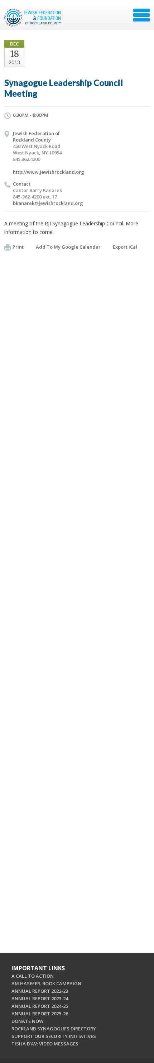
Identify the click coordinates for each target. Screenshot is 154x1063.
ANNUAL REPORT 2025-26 (39, 1013)
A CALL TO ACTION (32, 976)
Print (18, 247)
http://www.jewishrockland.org (48, 172)
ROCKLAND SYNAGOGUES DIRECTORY (53, 1028)
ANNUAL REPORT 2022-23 (39, 991)
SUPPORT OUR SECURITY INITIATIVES (53, 1036)
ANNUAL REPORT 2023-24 (39, 998)
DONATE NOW (27, 1021)
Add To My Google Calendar (68, 247)
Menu (141, 15)
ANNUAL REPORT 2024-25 (39, 1006)
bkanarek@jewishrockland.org (48, 203)
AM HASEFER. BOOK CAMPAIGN (46, 983)
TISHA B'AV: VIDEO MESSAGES (44, 1043)
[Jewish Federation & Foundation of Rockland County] (33, 18)
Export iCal (125, 247)
